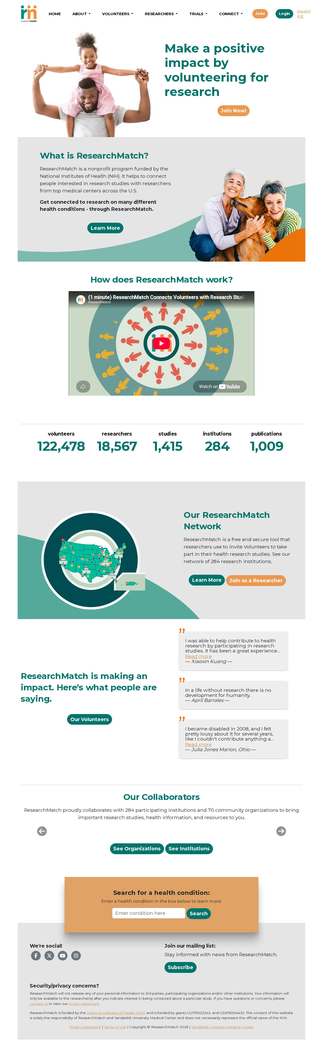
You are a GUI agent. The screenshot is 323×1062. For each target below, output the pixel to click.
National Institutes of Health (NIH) (116, 1013)
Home (55, 13)
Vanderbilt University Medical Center (223, 1027)
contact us (39, 1004)
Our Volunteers (89, 719)
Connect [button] (229, 13)
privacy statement (84, 1004)
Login (284, 13)
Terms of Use (115, 1027)
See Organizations (137, 849)
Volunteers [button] (116, 13)
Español (304, 11)
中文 (300, 16)
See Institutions (189, 849)
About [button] (80, 13)
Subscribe (180, 967)
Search (199, 914)
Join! (260, 13)
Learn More (105, 228)
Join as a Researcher (256, 580)
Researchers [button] (160, 13)
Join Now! (233, 111)
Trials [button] (196, 13)
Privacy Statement (85, 1027)
